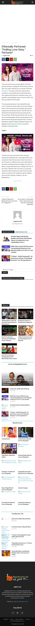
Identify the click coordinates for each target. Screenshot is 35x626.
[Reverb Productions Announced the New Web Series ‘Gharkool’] (9, 330)
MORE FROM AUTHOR (21, 232)
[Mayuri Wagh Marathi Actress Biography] (9, 481)
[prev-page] (3, 265)
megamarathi (6, 55)
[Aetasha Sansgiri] (25, 481)
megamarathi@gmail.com (21, 601)
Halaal (4, 106)
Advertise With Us (19, 619)
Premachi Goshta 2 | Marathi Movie (20, 405)
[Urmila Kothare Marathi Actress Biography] (25, 432)
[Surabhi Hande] (9, 432)
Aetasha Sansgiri (23, 488)
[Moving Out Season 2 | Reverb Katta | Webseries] (25, 314)
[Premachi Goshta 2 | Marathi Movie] (6, 532)
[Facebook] (3, 59)
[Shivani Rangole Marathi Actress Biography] (25, 448)
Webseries (5, 305)
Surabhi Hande (6, 439)
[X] (7, 59)
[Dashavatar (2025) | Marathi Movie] (5, 390)
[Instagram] (17, 613)
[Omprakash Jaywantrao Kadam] (9, 448)
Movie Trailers (14, 42)
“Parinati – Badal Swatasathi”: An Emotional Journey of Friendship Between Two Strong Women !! (22, 258)
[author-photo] (17, 219)
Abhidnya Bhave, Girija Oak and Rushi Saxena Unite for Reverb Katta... (9, 322)
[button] (3, 2)
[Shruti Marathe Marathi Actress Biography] (9, 496)
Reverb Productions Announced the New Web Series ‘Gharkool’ (8, 338)
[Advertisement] (17, 22)
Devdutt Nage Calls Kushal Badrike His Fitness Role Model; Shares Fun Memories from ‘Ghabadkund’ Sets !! (17, 380)
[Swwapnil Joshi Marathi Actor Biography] (9, 465)
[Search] (32, 2)
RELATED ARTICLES (8, 232)
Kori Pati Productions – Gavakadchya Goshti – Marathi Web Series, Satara (9, 356)
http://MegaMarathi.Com (17, 223)
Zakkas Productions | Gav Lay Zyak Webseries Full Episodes (25, 338)
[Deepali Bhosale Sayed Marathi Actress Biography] (25, 465)
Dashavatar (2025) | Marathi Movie (19, 388)
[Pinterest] (11, 59)
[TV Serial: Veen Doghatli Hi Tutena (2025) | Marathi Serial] (6, 539)
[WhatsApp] (15, 59)
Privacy (12, 619)
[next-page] (5, 265)
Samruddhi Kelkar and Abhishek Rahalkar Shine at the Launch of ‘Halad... (20, 553)
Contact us (27, 619)
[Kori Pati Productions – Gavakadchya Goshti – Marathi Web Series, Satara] (9, 348)
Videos (7, 42)
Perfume (4, 91)
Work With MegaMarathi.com (17, 621)
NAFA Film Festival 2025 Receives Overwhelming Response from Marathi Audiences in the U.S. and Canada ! (21, 397)
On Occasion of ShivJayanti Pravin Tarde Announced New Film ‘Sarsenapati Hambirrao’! (25, 201)
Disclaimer (6, 619)
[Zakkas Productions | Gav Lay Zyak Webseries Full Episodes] (25, 330)
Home (3, 42)
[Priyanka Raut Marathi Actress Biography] (25, 496)
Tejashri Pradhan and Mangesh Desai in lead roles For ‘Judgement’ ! (9, 200)
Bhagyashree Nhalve (16, 124)
